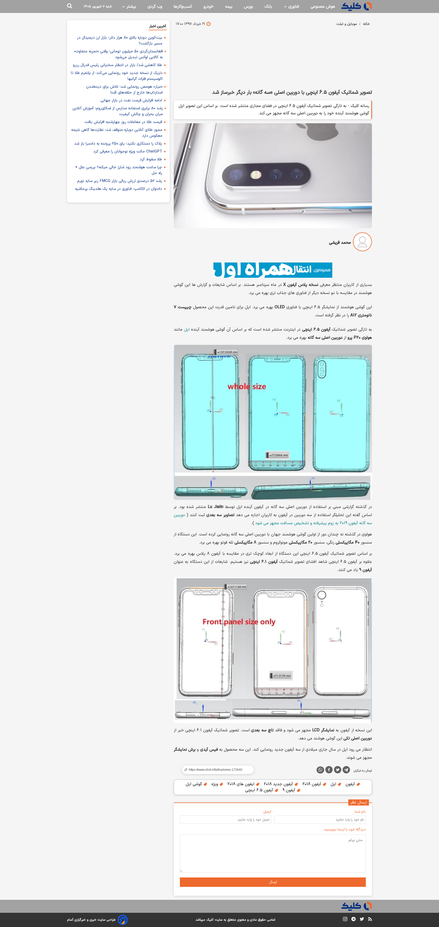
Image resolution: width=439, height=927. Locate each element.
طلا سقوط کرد (151, 159)
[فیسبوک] (329, 771)
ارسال (273, 882)
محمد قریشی (340, 243)
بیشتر (130, 7)
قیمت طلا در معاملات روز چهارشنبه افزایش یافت (123, 122)
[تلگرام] (346, 771)
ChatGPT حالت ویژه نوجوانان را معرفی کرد (127, 151)
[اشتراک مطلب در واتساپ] (320, 770)
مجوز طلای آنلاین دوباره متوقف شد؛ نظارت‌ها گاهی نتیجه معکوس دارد (116, 133)
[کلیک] (356, 6)
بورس (248, 7)
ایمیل (267, 811)
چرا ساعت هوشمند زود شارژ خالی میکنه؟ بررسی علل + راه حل (118, 170)
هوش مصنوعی (322, 7)
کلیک (209, 919)
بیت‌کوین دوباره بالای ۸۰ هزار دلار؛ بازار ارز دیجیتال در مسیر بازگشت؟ (119, 41)
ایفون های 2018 (241, 784)
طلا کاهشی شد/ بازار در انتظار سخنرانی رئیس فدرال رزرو (117, 65)
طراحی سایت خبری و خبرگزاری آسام (91, 919)
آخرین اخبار (157, 26)
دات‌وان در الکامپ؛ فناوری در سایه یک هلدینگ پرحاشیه (118, 189)
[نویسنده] (362, 242)
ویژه (215, 784)
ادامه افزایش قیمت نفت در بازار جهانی (131, 100)
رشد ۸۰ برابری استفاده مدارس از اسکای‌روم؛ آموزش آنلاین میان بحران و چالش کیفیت (117, 111)
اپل (187, 330)
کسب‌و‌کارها (183, 7)
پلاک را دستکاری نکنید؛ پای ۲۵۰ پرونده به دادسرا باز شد (118, 144)
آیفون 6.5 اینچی (259, 790)
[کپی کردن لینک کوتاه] (216, 770)
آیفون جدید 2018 (279, 784)
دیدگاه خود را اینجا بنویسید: (344, 829)
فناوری (293, 7)
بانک (268, 7)
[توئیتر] (337, 771)
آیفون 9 (289, 790)
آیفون (351, 784)
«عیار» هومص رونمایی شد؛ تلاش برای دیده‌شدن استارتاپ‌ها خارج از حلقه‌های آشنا (124, 90)
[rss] (370, 920)
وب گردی (155, 7)
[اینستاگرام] (345, 920)
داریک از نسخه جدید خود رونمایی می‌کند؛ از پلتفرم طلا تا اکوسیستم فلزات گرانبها (117, 76)
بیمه (228, 7)
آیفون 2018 (312, 784)
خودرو (208, 7)
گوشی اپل (194, 784)
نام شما (360, 811)
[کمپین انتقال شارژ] (273, 270)
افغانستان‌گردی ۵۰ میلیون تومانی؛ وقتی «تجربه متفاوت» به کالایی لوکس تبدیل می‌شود (118, 54)
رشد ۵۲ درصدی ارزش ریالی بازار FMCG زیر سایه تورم (119, 181)
